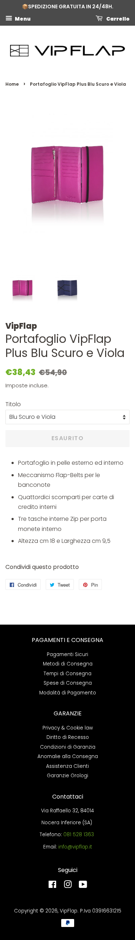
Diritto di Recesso (67, 737)
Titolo (13, 404)
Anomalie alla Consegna (67, 756)
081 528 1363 (78, 834)
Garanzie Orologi (67, 775)
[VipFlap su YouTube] (83, 885)
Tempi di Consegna (67, 673)
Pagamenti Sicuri (67, 654)
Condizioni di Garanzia (67, 747)
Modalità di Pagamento (67, 692)
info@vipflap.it (75, 846)
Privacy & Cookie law (67, 727)
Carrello (117, 18)
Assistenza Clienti (67, 766)
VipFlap (68, 910)
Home (12, 84)
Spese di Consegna (68, 683)
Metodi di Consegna (68, 663)
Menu (22, 18)
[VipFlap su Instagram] (68, 885)
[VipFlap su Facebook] (52, 885)
